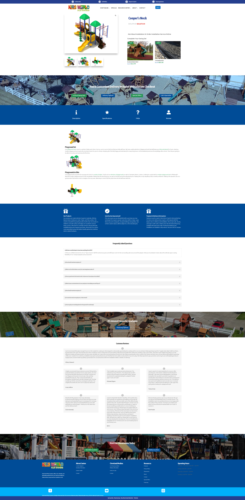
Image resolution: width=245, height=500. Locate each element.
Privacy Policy (147, 469)
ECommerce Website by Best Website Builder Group (77, 495)
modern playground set (164, 175)
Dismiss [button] (136, 498)
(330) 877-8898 (79, 470)
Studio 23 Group (99, 495)
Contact (142, 8)
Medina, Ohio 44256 (114, 468)
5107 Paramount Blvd (114, 466)
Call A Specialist (166, 96)
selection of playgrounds (117, 175)
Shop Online (104, 8)
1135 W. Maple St (79, 466)
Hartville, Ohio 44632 (80, 468)
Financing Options (122, 328)
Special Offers (137, 96)
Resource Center (124, 8)
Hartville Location (91, 450)
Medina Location (153, 450)
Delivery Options (108, 96)
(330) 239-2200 (113, 470)
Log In (158, 7)
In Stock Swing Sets (79, 96)
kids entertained (164, 149)
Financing (146, 482)
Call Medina (104, 1)
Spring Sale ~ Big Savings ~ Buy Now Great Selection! (120, 498)
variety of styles (98, 175)
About (134, 8)
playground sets (71, 149)
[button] (115, 15)
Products (146, 466)
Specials (114, 8)
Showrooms (146, 471)
